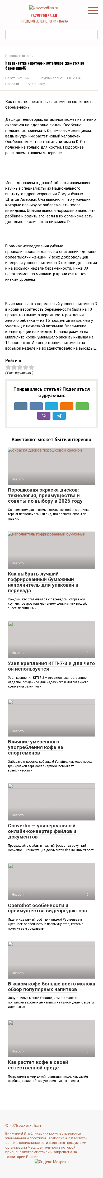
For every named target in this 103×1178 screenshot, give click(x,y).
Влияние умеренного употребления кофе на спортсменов (35, 747)
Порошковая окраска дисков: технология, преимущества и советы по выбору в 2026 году (45, 495)
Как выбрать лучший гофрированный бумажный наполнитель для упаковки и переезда (43, 582)
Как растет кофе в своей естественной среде (38, 1065)
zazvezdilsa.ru (44, 16)
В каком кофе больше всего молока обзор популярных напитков (51, 986)
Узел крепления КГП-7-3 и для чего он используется (51, 666)
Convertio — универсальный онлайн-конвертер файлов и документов (42, 831)
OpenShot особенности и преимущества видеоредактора (47, 908)
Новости (12, 84)
